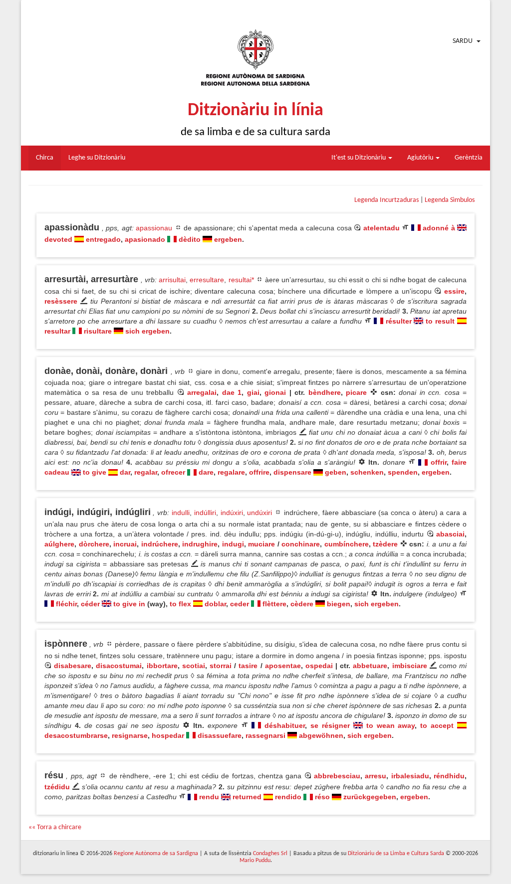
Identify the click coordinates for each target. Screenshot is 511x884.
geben (335, 472)
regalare (231, 472)
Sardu (463, 41)
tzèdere (385, 544)
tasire (248, 666)
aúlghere (59, 544)
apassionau (154, 228)
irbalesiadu (410, 776)
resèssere (60, 301)
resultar (57, 331)
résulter (399, 321)
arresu (375, 776)
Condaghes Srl (270, 854)
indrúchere (159, 544)
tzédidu (57, 787)
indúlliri (205, 513)
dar (125, 472)
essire (454, 291)
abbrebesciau (337, 776)
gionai (275, 392)
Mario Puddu (255, 861)
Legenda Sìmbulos (450, 200)
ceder (239, 604)
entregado (103, 239)
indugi (233, 544)
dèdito (190, 239)
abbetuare (370, 666)
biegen (338, 604)
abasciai (450, 534)
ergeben (228, 239)
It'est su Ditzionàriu (359, 158)
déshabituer (284, 725)
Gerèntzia (469, 158)
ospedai (319, 666)
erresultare (207, 280)
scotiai (193, 666)
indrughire (200, 544)
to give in (129, 604)
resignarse (130, 735)
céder (90, 604)
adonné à (439, 228)
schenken (367, 472)
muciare (261, 544)
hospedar (168, 735)
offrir (439, 462)
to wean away (390, 725)
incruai (125, 544)
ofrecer (173, 472)
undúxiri (259, 513)
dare (206, 472)
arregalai (202, 392)
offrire (259, 472)
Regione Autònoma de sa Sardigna (156, 854)
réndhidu (449, 776)
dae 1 (232, 392)
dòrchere (94, 544)
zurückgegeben (369, 797)
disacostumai (119, 666)
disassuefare (220, 735)
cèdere (301, 604)
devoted (58, 239)
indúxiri (232, 513)
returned (247, 797)
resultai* (241, 280)
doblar (215, 604)
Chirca (44, 158)
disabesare (72, 666)
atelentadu (381, 228)
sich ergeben (147, 331)
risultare (98, 331)
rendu (209, 797)
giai (253, 392)
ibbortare (162, 666)
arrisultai (172, 280)
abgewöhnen (321, 735)
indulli (181, 513)
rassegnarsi (265, 735)
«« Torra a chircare (54, 827)
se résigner (330, 725)
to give (94, 472)
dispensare (292, 472)
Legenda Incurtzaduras (386, 200)
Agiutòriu (421, 158)
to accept (437, 725)
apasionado (145, 239)
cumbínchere (346, 544)
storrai (221, 666)
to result (440, 321)
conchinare (300, 544)
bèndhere (324, 392)
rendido (288, 797)
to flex (180, 604)
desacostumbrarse (76, 735)
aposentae (283, 666)
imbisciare (409, 666)
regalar (145, 472)
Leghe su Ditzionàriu (96, 158)
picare (356, 392)
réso (322, 797)
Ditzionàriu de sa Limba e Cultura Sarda (396, 854)
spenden (403, 472)
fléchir (66, 604)
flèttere (274, 604)
